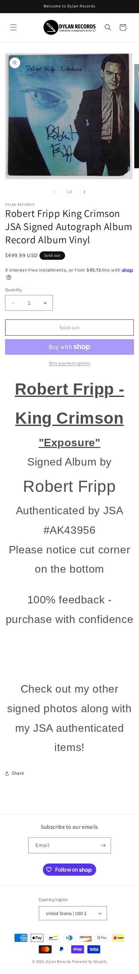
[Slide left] (54, 191)
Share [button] (18, 773)
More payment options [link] (69, 363)
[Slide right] (84, 191)
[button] (13, 27)
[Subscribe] (103, 845)
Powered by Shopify (89, 961)
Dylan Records (58, 961)
